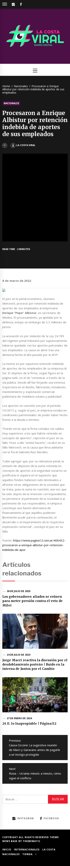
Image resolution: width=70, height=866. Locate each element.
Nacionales (11, 103)
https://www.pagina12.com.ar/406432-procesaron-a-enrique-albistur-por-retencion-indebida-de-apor (33, 545)
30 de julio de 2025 (18, 591)
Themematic (31, 841)
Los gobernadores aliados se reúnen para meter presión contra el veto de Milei (32, 601)
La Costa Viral (25, 145)
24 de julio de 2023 (18, 654)
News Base (10, 841)
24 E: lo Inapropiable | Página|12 (29, 723)
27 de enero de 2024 (19, 718)
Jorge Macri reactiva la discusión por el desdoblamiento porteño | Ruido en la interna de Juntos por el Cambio (34, 664)
